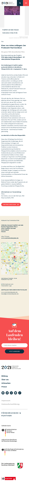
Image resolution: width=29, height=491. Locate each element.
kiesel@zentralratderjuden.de (9, 294)
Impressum (5, 400)
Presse (4, 387)
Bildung (4, 376)
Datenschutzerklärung (10, 404)
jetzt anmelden (14, 351)
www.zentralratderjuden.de (9, 238)
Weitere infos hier (9, 204)
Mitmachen (5, 383)
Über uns (5, 379)
